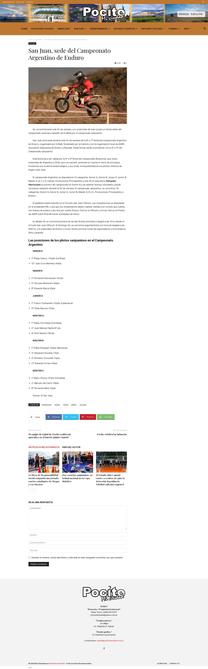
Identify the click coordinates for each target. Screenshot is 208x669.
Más (186, 28)
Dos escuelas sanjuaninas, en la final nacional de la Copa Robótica (77, 478)
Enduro (57, 405)
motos (65, 405)
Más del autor (71, 447)
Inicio (30, 39)
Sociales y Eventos (124, 28)
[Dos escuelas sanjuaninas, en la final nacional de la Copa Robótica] (77, 462)
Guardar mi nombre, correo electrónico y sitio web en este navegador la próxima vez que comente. (77, 557)
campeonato (47, 405)
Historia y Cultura (151, 28)
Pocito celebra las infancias (112, 434)
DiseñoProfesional (56, 663)
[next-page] (35, 490)
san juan (83, 405)
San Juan (79, 28)
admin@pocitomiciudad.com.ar (110, 640)
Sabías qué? (64, 28)
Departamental (99, 28)
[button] (204, 29)
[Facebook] (203, 2)
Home (24, 28)
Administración (8, 2)
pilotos (74, 405)
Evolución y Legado (42, 28)
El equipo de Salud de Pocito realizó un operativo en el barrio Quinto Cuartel (49, 436)
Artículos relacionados (43, 447)
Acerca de (20, 2)
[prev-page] (30, 490)
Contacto (29, 2)
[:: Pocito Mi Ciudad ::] (104, 13)
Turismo (173, 28)
